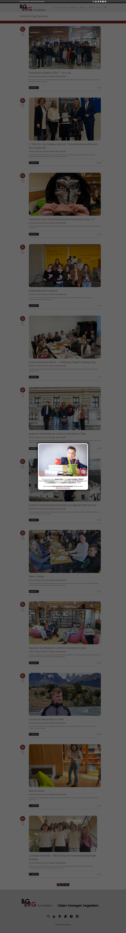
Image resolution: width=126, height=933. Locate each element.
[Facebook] (103, 2)
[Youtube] (96, 2)
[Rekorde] (98, 2)
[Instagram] (105, 2)
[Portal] (93, 2)
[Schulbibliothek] (101, 2)
